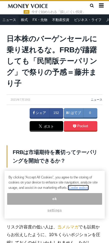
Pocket (82, 126)
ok (54, 199)
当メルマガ (68, 227)
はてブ (75, 113)
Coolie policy (78, 188)
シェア (40, 113)
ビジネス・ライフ (88, 20)
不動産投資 (60, 20)
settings (54, 210)
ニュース (9, 20)
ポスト (48, 127)
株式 (24, 20)
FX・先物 (40, 20)
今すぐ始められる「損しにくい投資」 (58, 12)
